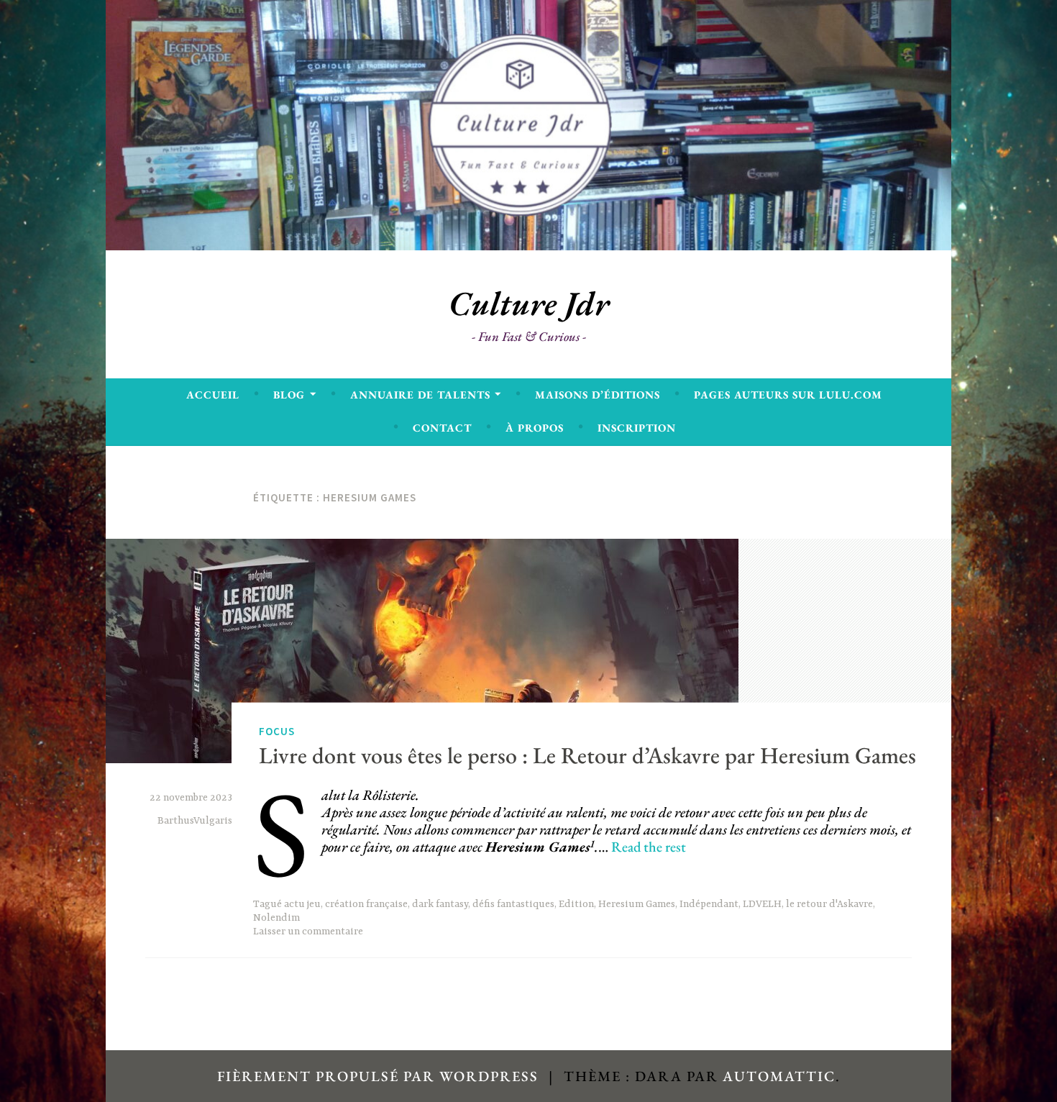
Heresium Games (636, 904)
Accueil (212, 394)
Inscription (637, 427)
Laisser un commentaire (308, 931)
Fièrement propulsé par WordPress (378, 1076)
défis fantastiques (513, 904)
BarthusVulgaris (194, 820)
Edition (576, 904)
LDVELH (762, 904)
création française (366, 904)
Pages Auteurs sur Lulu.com (788, 394)
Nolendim (276, 918)
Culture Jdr (529, 303)
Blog (289, 394)
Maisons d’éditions (597, 394)
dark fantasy (440, 904)
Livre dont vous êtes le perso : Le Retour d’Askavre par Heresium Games (587, 755)
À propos (534, 427)
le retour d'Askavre (829, 904)
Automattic (779, 1076)
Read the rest (648, 846)
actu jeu (302, 904)
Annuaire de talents (420, 394)
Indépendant (709, 904)
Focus (277, 731)
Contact (442, 427)
